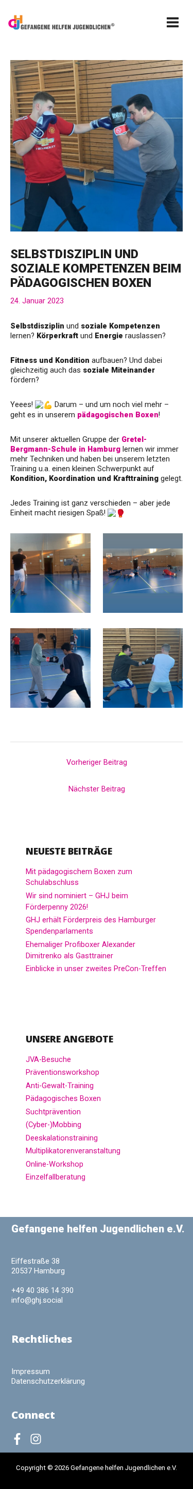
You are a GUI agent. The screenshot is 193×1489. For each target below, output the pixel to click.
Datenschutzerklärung (48, 1381)
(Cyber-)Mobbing (53, 1124)
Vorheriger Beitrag (96, 762)
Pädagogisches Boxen (63, 1098)
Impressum (30, 1371)
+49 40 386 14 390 (42, 1290)
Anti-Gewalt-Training (60, 1085)
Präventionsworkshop (62, 1072)
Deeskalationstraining (62, 1138)
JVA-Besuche (48, 1059)
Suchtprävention (53, 1111)
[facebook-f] (19, 1439)
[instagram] (37, 1439)
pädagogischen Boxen (118, 414)
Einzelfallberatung (55, 1177)
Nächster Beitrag (96, 789)
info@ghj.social (37, 1300)
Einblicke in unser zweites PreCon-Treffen (96, 968)
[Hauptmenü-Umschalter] (173, 22)
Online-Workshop (54, 1164)
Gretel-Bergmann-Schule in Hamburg (78, 444)
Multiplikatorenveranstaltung (73, 1150)
